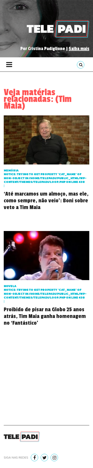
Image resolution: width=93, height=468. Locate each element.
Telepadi (58, 29)
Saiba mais (79, 48)
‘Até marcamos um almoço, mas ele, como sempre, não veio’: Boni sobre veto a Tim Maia (46, 201)
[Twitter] (44, 457)
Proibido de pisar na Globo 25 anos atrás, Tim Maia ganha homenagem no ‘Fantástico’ (45, 316)
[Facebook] (34, 457)
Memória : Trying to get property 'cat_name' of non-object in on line (45, 176)
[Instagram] (54, 457)
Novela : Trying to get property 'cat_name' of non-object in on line (45, 292)
